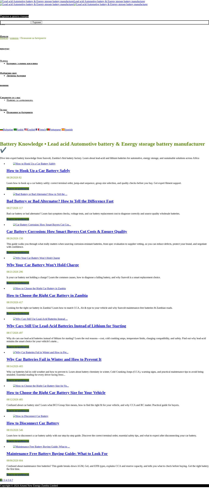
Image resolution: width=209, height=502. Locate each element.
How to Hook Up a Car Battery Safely (38, 170)
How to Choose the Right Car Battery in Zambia (47, 295)
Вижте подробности (18, 188)
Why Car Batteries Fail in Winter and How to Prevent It (54, 359)
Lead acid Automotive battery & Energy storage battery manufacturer (109, 1)
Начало (4, 38)
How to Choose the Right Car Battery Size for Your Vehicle (56, 392)
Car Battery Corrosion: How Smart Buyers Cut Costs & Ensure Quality (67, 231)
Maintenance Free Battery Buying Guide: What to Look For (57, 453)
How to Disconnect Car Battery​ (33, 423)
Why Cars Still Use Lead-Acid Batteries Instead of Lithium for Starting (66, 326)
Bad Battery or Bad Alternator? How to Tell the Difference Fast (60, 201)
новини (14, 38)
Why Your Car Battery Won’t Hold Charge (43, 265)
